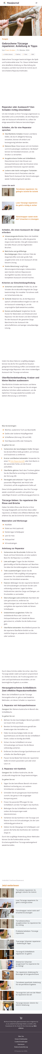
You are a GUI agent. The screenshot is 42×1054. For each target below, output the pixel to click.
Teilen (25, 54)
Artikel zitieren (8, 54)
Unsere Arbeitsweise (21, 1039)
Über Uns (21, 1036)
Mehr (32, 54)
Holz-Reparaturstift (17, 461)
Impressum (21, 1044)
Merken (18, 54)
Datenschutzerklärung (21, 1047)
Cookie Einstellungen (21, 1041)
